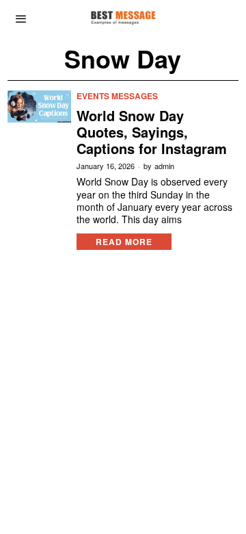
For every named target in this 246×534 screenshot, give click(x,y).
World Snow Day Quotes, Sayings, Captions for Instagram (152, 132)
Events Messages (117, 96)
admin (164, 166)
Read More (124, 242)
